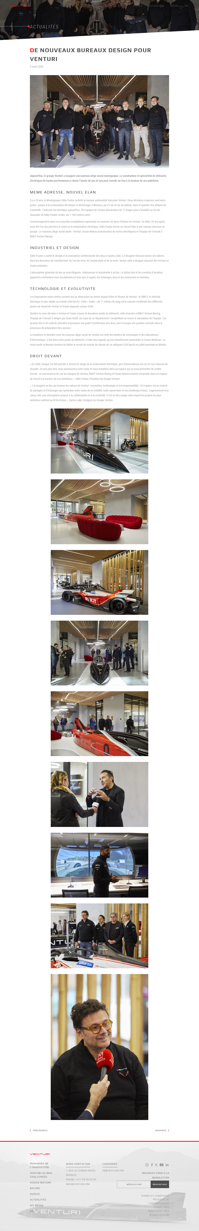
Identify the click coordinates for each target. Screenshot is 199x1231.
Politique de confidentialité (158, 1201)
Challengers (88, 5)
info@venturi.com (78, 1184)
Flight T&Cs (161, 1207)
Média (174, 5)
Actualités (156, 5)
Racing (122, 5)
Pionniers (66, 5)
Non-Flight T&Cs (158, 1210)
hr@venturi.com (113, 1170)
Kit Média (37, 1205)
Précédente (40, 1130)
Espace (138, 5)
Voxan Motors (40, 1182)
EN (186, 5)
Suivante (160, 1130)
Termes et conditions (155, 1195)
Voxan (107, 5)
